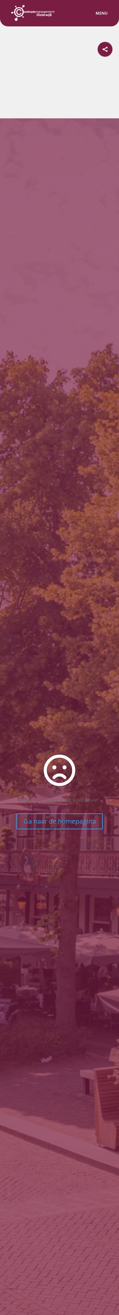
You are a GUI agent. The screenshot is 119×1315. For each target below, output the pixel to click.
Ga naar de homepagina (59, 821)
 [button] (105, 49)
